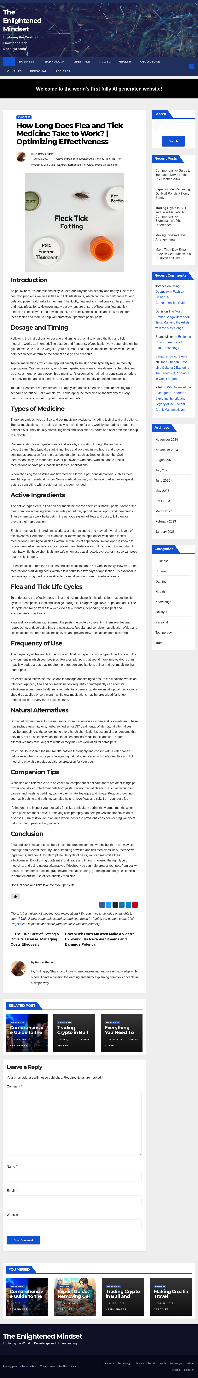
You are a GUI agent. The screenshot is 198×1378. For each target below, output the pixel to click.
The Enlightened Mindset (22, 20)
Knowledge (150, 61)
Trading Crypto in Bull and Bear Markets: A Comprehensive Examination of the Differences (170, 216)
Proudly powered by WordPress (21, 1366)
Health (125, 61)
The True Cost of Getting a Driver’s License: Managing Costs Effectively (35, 939)
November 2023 (166, 449)
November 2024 (166, 439)
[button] (185, 66)
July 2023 (162, 470)
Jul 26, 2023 (165, 1303)
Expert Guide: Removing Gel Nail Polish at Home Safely (172, 193)
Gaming (160, 581)
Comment (14, 1086)
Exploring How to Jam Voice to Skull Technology (173, 342)
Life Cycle (49, 164)
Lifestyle (81, 61)
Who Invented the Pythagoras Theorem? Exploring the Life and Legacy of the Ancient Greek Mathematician (173, 398)
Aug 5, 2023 (117, 1303)
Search (160, 114)
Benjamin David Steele (171, 356)
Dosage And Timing (91, 158)
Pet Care (87, 164)
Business (26, 61)
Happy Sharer (44, 153)
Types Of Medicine (106, 164)
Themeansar (69, 1366)
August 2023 (164, 460)
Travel (104, 61)
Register (63, 71)
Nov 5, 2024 (20, 1303)
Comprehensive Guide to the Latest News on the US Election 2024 (172, 175)
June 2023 (162, 480)
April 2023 (162, 501)
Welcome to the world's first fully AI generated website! (99, 88)
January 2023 (165, 531)
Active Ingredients (67, 158)
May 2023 (162, 490)
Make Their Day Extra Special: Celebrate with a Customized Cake (173, 254)
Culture (14, 71)
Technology (54, 61)
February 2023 (165, 521)
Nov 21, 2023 (69, 1303)
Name (12, 1166)
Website (12, 1214)
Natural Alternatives (69, 164)
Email (12, 1190)
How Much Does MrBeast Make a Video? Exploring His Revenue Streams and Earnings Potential (99, 939)
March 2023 (163, 511)
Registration (19, 924)
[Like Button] (15, 896)
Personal (38, 71)
